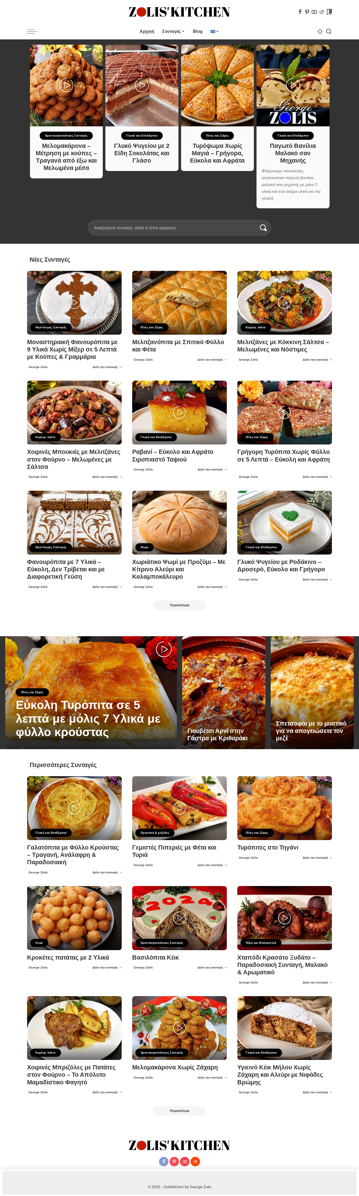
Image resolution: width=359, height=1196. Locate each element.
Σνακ (39, 942)
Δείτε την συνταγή (105, 367)
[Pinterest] (307, 11)
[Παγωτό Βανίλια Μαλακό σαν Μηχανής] (217, 85)
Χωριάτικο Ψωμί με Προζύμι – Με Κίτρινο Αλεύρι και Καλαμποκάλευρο (178, 569)
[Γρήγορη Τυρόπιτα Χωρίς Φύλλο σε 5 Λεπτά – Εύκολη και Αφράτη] (284, 412)
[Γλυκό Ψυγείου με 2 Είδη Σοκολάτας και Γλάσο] (66, 85)
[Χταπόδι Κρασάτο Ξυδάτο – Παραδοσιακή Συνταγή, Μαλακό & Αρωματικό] (284, 918)
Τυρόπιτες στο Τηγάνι (267, 847)
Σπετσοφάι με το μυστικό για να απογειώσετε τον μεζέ (311, 731)
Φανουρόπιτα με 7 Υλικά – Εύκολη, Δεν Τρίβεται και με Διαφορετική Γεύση (66, 569)
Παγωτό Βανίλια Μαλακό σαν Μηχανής (217, 153)
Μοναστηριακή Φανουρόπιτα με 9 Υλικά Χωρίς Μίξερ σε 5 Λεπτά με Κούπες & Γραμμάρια (72, 349)
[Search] (329, 31)
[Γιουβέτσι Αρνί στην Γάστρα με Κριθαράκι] (223, 692)
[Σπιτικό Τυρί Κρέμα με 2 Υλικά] (293, 85)
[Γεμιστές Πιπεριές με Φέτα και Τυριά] (179, 808)
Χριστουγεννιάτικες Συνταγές (162, 942)
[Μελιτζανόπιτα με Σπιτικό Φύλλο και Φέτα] (179, 303)
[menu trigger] (35, 31)
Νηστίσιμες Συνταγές (50, 327)
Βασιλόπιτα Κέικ (155, 957)
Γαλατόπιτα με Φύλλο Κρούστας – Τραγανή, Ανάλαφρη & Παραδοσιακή (73, 855)
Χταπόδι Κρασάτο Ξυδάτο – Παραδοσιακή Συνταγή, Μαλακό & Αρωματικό (282, 965)
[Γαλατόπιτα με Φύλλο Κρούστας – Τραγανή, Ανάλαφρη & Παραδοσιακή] (74, 808)
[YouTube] (314, 11)
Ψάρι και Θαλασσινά (261, 942)
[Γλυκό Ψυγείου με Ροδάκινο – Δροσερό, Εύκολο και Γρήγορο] (284, 523)
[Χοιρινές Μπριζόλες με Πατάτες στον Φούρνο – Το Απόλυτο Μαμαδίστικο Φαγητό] (74, 1028)
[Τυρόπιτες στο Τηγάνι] (284, 808)
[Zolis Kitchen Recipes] (179, 12)
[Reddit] (321, 11)
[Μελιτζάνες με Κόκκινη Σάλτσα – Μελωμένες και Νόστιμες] (284, 303)
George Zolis (38, 367)
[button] (176, 216)
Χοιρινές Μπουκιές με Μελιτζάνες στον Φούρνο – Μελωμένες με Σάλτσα (73, 459)
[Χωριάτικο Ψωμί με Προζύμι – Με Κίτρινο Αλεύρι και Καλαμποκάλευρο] (179, 523)
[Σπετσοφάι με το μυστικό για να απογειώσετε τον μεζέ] (312, 692)
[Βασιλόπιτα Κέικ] (179, 918)
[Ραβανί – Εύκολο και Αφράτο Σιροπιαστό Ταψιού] (179, 412)
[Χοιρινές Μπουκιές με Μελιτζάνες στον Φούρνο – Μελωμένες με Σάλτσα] (74, 412)
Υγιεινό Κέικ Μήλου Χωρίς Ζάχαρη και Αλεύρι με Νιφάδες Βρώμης (280, 1074)
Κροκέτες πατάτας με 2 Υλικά (68, 957)
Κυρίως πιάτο (256, 327)
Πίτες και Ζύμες (141, 135)
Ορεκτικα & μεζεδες (155, 832)
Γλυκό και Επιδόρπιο (66, 135)
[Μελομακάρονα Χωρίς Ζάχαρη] (179, 1028)
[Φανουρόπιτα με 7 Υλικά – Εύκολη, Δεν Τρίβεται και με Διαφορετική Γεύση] (74, 523)
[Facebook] (300, 11)
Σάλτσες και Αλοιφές (293, 135)
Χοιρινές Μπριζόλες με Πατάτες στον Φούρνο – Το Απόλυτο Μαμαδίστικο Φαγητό (71, 1074)
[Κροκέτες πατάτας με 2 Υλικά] (74, 918)
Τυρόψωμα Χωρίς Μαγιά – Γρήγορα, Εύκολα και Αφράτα (141, 153)
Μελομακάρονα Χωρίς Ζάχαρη (175, 1067)
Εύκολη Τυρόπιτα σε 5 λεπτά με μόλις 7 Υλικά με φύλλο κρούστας (88, 718)
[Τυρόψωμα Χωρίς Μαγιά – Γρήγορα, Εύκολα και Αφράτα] (141, 85)
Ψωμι (144, 547)
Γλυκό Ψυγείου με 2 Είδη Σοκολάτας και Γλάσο (66, 153)
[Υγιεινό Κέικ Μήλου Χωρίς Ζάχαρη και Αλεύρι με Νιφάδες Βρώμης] (284, 1028)
